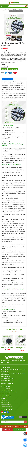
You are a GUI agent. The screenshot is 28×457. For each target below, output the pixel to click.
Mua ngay (4, 69)
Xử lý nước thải (4, 400)
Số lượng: (3, 64)
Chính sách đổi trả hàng (6, 395)
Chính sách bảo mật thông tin (7, 390)
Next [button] (26, 343)
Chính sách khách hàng (5, 388)
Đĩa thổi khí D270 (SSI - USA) (7, 348)
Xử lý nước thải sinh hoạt (6, 404)
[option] (7, 343)
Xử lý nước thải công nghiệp (6, 406)
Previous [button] (2, 343)
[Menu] (1, 6)
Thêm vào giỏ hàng (13, 69)
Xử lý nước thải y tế (5, 402)
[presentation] (4, 38)
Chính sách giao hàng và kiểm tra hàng (9, 391)
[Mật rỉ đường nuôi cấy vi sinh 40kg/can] (8, 38)
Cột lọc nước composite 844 (21, 348)
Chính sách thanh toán (5, 393)
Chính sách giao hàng (5, 386)
